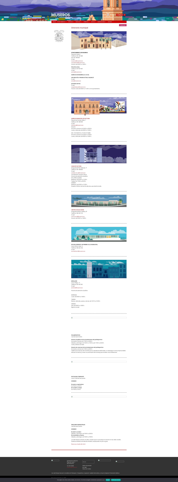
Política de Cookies (116, 479)
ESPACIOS (70, 21)
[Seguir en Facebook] (117, 15)
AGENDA (110, 21)
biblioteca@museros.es (77, 125)
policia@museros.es (76, 72)
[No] (176, 480)
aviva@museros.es (76, 81)
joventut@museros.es (77, 288)
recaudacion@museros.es (78, 62)
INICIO (54, 21)
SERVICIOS (78, 21)
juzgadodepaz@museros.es (78, 87)
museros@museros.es (77, 61)
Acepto (108, 479)
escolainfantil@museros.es (78, 251)
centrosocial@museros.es (78, 216)
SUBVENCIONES (101, 21)
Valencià (122, 25)
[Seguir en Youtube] (119, 15)
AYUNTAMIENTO (61, 21)
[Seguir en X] (125, 15)
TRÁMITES (85, 21)
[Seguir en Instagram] (122, 15)
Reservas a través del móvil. (78, 444)
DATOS (93, 21)
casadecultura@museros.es (78, 173)
